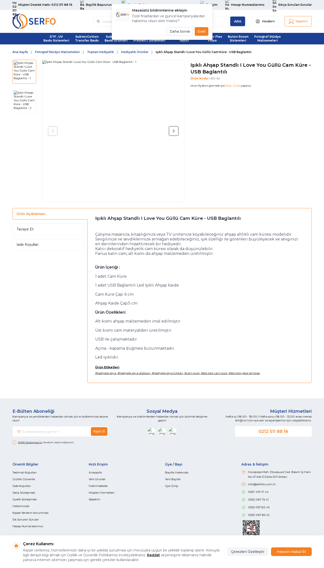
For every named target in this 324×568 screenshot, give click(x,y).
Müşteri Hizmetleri (101, 492)
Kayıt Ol (99, 431)
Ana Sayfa (20, 52)
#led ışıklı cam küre (214, 373)
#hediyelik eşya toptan (167, 373)
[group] (113, 131)
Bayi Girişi (233, 85)
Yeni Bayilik (173, 479)
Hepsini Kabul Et (291, 552)
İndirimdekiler (98, 486)
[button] (53, 131)
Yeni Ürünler (97, 479)
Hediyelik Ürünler (134, 52)
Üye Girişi (171, 486)
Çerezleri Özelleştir (247, 552)
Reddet (153, 555)
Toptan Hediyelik (100, 52)
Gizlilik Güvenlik (23, 479)
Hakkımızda (20, 506)
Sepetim (94, 499)
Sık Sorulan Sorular (25, 519)
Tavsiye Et (25, 229)
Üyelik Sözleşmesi (24, 499)
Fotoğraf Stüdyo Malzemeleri (57, 52)
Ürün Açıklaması (31, 214)
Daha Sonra (180, 31)
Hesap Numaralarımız (27, 526)
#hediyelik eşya (105, 373)
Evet (202, 31)
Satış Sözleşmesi (23, 492)
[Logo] (41, 21)
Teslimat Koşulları (24, 472)
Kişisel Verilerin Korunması (30, 512)
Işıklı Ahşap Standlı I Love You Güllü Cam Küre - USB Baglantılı (204, 52)
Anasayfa (95, 472)
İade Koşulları (27, 244)
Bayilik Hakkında (176, 472)
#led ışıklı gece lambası (244, 373)
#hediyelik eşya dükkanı (134, 373)
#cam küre (192, 373)
